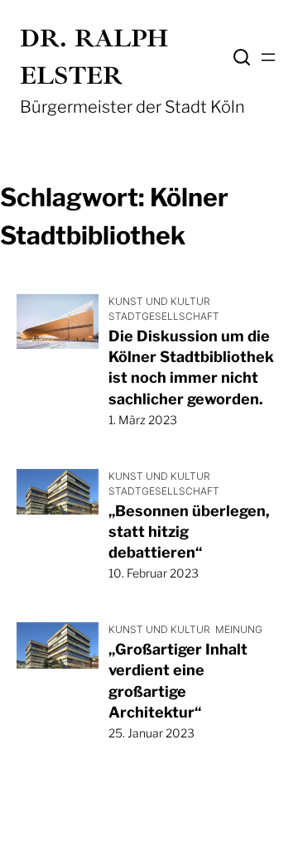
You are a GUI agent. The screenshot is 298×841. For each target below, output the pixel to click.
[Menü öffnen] (268, 57)
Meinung (238, 629)
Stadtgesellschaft (163, 316)
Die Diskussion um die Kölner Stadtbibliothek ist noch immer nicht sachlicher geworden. (191, 367)
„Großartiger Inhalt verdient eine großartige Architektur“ (178, 680)
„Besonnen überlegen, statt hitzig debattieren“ (189, 531)
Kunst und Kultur (159, 301)
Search (241, 57)
